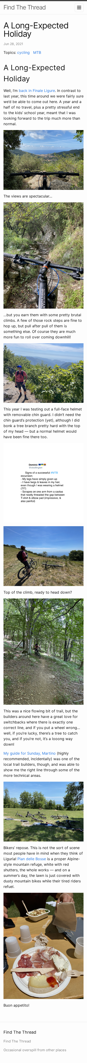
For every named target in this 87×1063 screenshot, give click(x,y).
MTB (37, 52)
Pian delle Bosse (31, 858)
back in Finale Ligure (37, 90)
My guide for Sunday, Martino (29, 753)
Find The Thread (24, 7)
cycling (23, 52)
